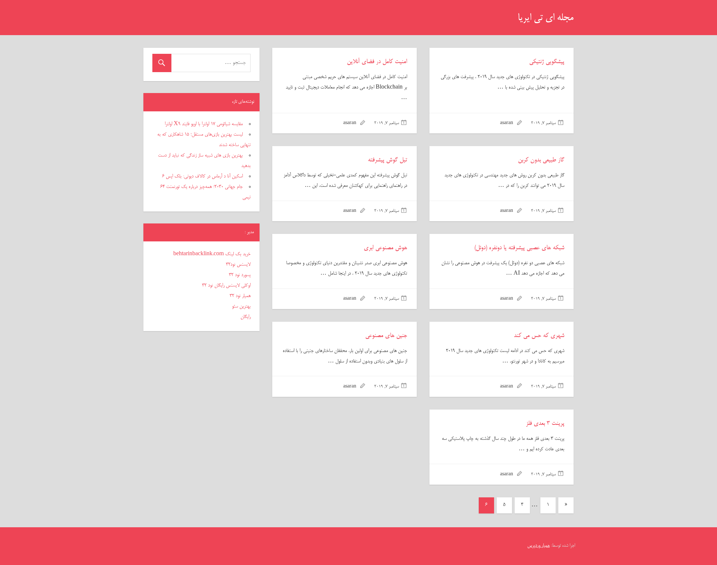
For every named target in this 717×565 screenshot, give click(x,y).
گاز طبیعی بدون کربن (541, 160)
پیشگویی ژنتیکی (546, 62)
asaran (506, 123)
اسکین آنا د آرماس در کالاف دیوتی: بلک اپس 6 (202, 176)
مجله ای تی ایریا (546, 18)
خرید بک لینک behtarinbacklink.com (212, 254)
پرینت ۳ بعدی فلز (545, 423)
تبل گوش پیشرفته (387, 160)
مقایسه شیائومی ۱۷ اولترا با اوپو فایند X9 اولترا (204, 124)
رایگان (245, 317)
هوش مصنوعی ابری (385, 248)
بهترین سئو (241, 306)
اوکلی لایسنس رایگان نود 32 (226, 285)
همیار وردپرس (538, 546)
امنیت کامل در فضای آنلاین (377, 62)
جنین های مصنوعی (386, 336)
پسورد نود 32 (240, 275)
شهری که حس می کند (539, 336)
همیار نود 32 (240, 296)
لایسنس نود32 (238, 265)
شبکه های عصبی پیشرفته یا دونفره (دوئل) (519, 248)
